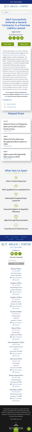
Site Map (11, 239)
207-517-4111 (16, 330)
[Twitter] (20, 253)
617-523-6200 (16, 2)
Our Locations (14, 237)
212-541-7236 (16, 361)
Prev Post (7, 44)
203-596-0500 (16, 391)
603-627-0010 (16, 344)
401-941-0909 (16, 377)
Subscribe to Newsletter (16, 257)
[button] (16, 429)
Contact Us (24, 237)
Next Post (24, 44)
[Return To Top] (29, 429)
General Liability (11, 104)
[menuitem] (7, 237)
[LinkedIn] (16, 253)
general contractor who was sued (13, 55)
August (6, 12)
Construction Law (11, 107)
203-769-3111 (16, 313)
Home (6, 237)
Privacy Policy (19, 239)
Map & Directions (17, 277)
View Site (16, 280)
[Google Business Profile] (12, 253)
